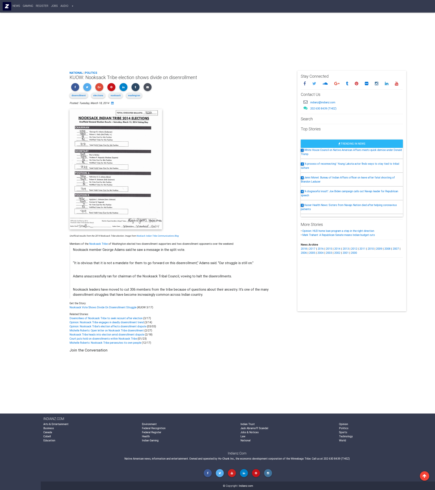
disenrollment (79, 95)
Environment (149, 424)
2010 (371, 248)
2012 (354, 248)
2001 (346, 252)
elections (98, 95)
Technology (346, 436)
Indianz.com (246, 485)
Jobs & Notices (249, 432)
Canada (47, 432)
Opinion (343, 424)
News (16, 5)
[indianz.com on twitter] (314, 83)
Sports (343, 432)
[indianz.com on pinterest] (357, 83)
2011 (362, 248)
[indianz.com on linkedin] (387, 83)
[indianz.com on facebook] (305, 83)
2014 (337, 248)
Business (48, 428)
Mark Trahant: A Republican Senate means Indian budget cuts (338, 235)
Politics (91, 72)
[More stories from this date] (112, 103)
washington (134, 95)
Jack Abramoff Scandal (254, 428)
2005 (312, 252)
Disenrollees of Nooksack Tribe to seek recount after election (106, 318)
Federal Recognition (154, 428)
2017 (312, 248)
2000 (354, 252)
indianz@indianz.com (322, 102)
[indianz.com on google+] (337, 83)
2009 (379, 248)
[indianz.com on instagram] (377, 83)
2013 (346, 248)
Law (242, 436)
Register (42, 5)
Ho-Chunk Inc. (226, 458)
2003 (329, 252)
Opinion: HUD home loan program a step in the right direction (338, 231)
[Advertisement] (171, 43)
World (342, 440)
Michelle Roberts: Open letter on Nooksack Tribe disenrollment (106, 330)
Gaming (28, 5)
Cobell (47, 436)
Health (146, 436)
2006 (304, 252)
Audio (64, 5)
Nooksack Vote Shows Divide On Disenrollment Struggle (103, 307)
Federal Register (151, 432)
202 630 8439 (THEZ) (323, 108)
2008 (387, 248)
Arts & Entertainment (55, 424)
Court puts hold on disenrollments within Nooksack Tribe (103, 338)
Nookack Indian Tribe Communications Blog (157, 235)
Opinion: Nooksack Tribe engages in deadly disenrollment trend (106, 322)
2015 (329, 248)
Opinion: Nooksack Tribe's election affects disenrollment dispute (107, 326)
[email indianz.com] (305, 102)
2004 (320, 252)
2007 (396, 248)
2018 (304, 248)
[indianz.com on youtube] (397, 83)
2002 (337, 252)
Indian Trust (247, 424)
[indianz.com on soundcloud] (325, 83)
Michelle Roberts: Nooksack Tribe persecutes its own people (105, 342)
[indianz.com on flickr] (367, 83)
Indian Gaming (150, 440)
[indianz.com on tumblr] (348, 83)
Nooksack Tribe (98, 243)
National (76, 72)
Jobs (54, 5)
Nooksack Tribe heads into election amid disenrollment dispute (107, 334)
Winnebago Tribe (301, 458)
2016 (321, 248)
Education (49, 440)
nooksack (116, 95)
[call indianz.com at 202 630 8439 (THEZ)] (305, 108)
